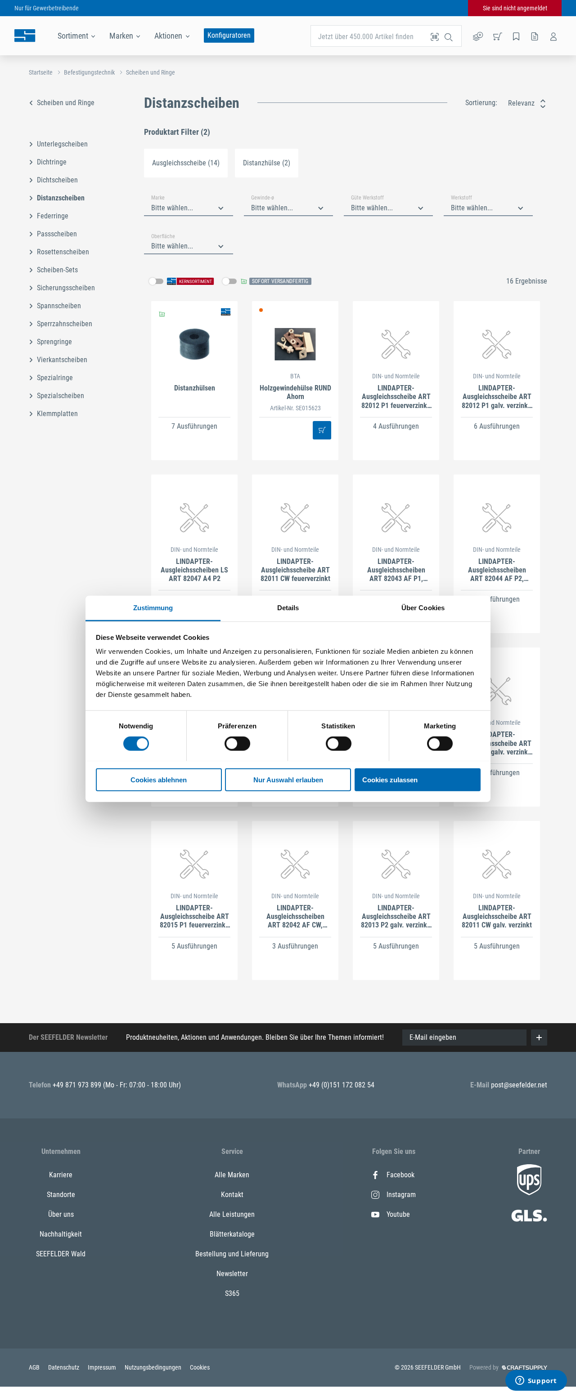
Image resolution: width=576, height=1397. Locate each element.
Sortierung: (481, 102)
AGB (35, 1367)
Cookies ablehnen (158, 779)
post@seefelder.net (519, 1085)
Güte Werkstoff (367, 198)
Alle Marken (232, 1175)
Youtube (398, 1214)
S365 (232, 1293)
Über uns (61, 1214)
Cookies (200, 1367)
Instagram (401, 1194)
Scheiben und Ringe (150, 72)
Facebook (400, 1175)
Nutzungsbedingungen (154, 1367)
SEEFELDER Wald (61, 1254)
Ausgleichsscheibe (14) (186, 163)
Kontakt (232, 1194)
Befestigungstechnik (89, 72)
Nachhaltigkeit (61, 1234)
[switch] (237, 743)
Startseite (41, 72)
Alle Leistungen (232, 1214)
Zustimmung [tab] (153, 607)
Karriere (60, 1175)
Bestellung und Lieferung (232, 1254)
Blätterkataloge (232, 1234)
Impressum (102, 1367)
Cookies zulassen (390, 779)
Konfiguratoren (229, 35)
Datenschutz (64, 1367)
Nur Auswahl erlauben (288, 779)
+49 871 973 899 (78, 1085)
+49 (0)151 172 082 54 (341, 1085)
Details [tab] (288, 607)
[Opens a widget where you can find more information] (536, 1381)
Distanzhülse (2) (266, 163)
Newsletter (232, 1273)
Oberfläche (163, 236)
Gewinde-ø (262, 198)
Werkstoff (461, 198)
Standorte (61, 1194)
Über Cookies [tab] (423, 607)
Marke (158, 198)
